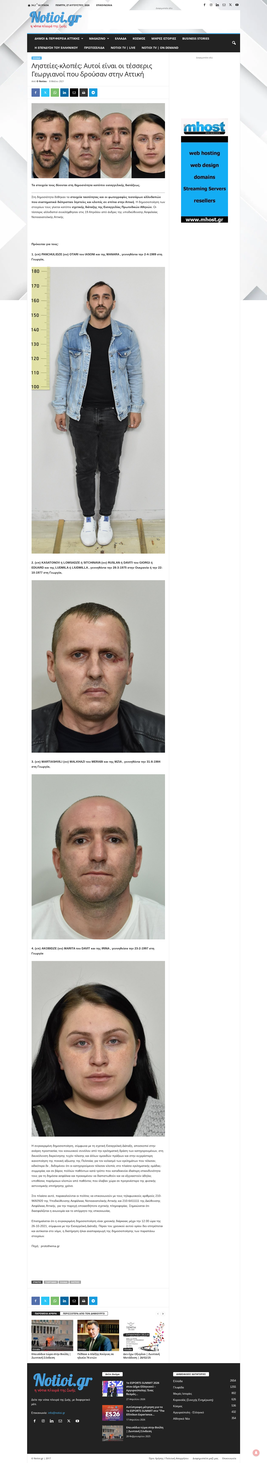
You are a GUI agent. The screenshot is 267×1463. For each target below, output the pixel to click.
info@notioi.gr (56, 1412)
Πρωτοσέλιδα (94, 48)
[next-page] (163, 1313)
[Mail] (224, 5)
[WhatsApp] (55, 92)
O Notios (42, 81)
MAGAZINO (97, 38)
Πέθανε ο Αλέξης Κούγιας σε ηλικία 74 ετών (95, 1355)
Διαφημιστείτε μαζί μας (205, 1458)
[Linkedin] (217, 5)
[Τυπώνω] (83, 92)
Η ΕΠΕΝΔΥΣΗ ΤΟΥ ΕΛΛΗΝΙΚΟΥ (56, 48)
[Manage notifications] (256, 1452)
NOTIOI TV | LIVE (123, 48)
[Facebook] (204, 5)
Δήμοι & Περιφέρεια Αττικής (57, 38)
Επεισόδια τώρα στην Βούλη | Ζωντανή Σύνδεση (51, 1355)
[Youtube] (236, 5)
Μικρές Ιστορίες (163, 38)
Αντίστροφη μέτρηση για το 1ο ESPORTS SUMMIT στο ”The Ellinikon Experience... (145, 1410)
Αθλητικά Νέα (181, 1418)
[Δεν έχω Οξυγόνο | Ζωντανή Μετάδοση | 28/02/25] (144, 1335)
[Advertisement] (164, 19)
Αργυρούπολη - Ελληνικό (188, 1412)
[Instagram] (211, 5)
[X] (230, 5)
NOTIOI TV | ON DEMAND (160, 48)
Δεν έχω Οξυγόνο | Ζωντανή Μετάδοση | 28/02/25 (141, 1355)
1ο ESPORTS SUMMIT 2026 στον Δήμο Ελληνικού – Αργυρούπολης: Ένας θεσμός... (142, 1388)
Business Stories (195, 38)
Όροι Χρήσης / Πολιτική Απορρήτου (169, 1458)
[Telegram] (93, 92)
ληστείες (75, 1282)
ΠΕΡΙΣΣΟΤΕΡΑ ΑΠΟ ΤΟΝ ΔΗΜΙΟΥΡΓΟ (84, 1313)
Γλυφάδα (178, 1387)
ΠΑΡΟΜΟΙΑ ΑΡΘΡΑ (46, 1313)
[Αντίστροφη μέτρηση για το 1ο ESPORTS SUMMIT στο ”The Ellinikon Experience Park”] (112, 1413)
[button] (233, 43)
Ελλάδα (120, 38)
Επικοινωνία (104, 5)
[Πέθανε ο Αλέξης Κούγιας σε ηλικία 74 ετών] (98, 1335)
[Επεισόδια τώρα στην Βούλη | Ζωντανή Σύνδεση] (52, 1335)
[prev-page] (158, 1313)
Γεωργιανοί (51, 1282)
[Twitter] (45, 92)
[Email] (74, 92)
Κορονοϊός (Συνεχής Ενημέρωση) (193, 1400)
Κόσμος (139, 38)
